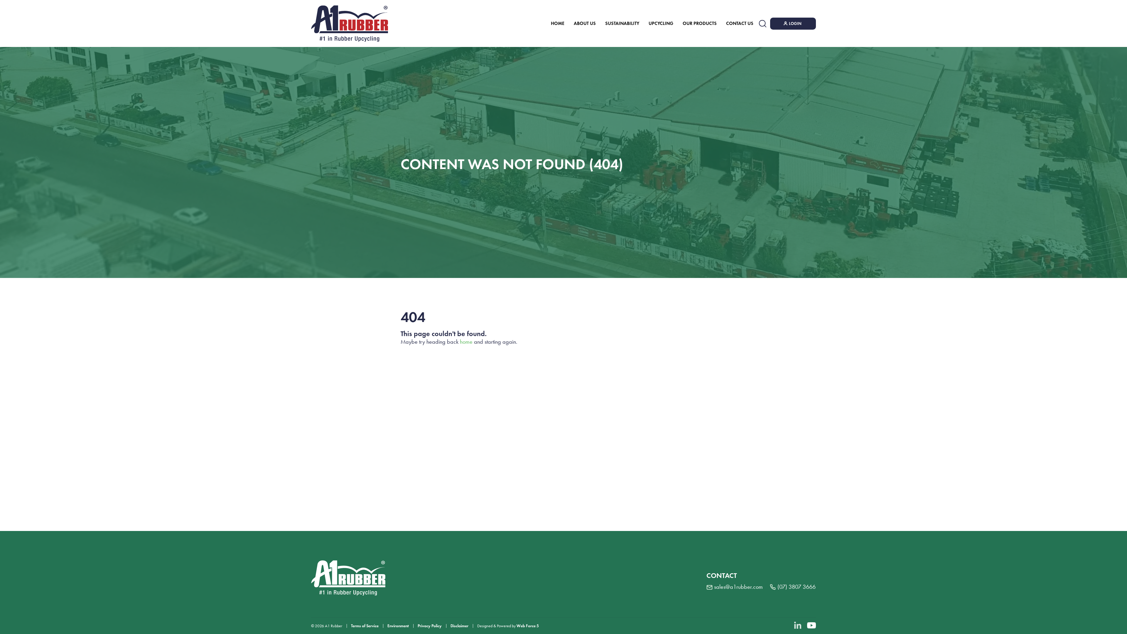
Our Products (700, 23)
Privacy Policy (430, 625)
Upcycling (661, 23)
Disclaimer (459, 625)
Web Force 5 (528, 625)
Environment (398, 625)
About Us (585, 23)
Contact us (739, 23)
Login (795, 23)
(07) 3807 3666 (796, 586)
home (466, 341)
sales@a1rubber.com (738, 586)
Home (557, 23)
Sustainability (622, 23)
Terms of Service (365, 625)
